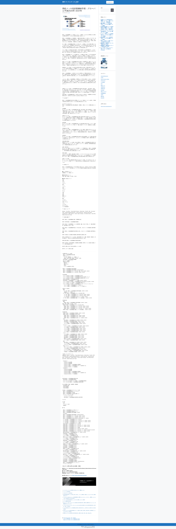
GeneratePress (96, 524)
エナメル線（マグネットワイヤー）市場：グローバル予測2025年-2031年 (107, 49)
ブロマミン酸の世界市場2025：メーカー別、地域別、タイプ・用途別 (74, 499)
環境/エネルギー (104, 91)
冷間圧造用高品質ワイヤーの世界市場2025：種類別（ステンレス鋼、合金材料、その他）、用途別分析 (107, 28)
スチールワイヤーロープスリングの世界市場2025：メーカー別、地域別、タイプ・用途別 (107, 31)
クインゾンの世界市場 (66, 491)
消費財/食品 (103, 88)
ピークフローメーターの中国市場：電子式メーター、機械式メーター (74, 490)
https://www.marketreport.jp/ (106, 106)
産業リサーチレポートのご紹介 (70, 1)
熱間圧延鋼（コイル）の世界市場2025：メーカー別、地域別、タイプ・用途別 (107, 38)
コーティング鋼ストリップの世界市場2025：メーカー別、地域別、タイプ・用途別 (107, 35)
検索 (101, 7)
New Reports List (110, 2)
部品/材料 (74, 517)
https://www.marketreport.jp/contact (79, 475)
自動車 (102, 94)
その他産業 (103, 82)
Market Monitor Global (66, 517)
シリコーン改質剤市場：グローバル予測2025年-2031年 (71, 518)
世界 (71, 517)
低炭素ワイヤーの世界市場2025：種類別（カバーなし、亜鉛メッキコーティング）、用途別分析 (107, 21)
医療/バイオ (103, 85)
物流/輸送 (102, 90)
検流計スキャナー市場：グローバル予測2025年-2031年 (71, 519)
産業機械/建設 (103, 93)
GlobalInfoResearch (104, 76)
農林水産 (102, 96)
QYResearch (103, 80)
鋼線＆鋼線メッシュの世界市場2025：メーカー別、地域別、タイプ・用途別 (107, 24)
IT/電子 (102, 77)
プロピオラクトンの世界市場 (67, 493)
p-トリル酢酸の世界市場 (67, 501)
